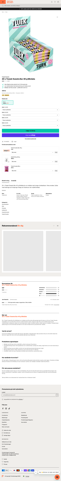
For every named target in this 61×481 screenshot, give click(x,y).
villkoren (21, 399)
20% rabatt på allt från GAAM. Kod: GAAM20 (31, 9)
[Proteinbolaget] (10, 2)
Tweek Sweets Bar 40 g (16, 148)
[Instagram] (6, 408)
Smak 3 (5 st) (5, 117)
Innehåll (13, 180)
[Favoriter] (55, 2)
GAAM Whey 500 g (15, 157)
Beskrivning (5, 180)
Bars (6, 12)
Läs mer (4, 190)
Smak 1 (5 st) (5, 107)
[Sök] (3, 6)
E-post (3, 392)
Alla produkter (5, 204)
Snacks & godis (5, 212)
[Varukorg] (58, 2)
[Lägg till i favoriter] (57, 17)
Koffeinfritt (4, 210)
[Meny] (3, 2)
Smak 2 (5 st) (5, 112)
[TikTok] (9, 408)
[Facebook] (3, 408)
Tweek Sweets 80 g (15, 166)
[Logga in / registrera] (52, 2)
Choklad (4, 208)
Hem (3, 12)
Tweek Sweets (5, 77)
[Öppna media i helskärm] (30, 44)
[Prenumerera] (57, 395)
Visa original (56, 304)
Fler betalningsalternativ (30, 138)
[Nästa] (57, 225)
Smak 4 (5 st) (5, 122)
